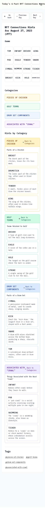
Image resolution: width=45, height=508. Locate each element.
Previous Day (22, 16)
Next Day (35, 16)
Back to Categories (29, 142)
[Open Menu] (40, 4)
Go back (9, 16)
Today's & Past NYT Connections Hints (23, 4)
